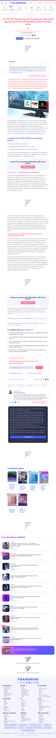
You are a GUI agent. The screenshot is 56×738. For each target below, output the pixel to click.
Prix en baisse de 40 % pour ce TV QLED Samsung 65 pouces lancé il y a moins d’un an (23, 488)
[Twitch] (32, 683)
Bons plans (48, 3)
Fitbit (5, 717)
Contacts (21, 733)
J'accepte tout (29, 437)
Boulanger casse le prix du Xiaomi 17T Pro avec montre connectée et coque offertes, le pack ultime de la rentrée (24, 628)
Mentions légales (5, 733)
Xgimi (22, 709)
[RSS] (27, 683)
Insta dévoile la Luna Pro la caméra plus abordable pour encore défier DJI (24, 566)
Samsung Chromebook (44, 696)
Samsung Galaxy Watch (9, 721)
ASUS (22, 687)
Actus (30, 3)
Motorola (6, 691)
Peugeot (6, 706)
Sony (22, 706)
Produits (21, 385)
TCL (22, 708)
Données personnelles (45, 733)
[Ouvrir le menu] (2, 3)
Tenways (41, 721)
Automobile (6, 698)
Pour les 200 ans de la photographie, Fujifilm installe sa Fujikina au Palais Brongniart (24, 576)
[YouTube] (29, 683)
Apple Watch (7, 716)
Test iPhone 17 (47, 724)
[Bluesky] (38, 683)
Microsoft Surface (43, 695)
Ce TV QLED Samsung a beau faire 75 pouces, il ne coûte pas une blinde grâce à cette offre (23, 510)
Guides (41, 3)
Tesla (5, 709)
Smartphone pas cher (35, 724)
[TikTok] (35, 683)
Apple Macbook (42, 688)
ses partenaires (20, 429)
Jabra (40, 703)
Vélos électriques (43, 713)
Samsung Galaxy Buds (44, 706)
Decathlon (41, 716)
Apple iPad (24, 715)
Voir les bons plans (37, 75)
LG (22, 701)
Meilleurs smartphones (11, 724)
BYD (5, 701)
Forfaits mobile (23, 724)
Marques (12, 385)
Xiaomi (5, 696)
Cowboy (41, 715)
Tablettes (23, 713)
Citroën (6, 703)
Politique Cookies (31, 733)
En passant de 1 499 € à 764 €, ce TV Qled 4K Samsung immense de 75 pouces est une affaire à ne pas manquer (12, 510)
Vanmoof (41, 722)
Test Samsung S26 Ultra (28, 730)
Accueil (3, 13)
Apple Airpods (42, 700)
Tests (35, 3)
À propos (14, 733)
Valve (22, 696)
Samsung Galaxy (8, 693)
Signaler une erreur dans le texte (16, 379)
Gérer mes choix (28, 440)
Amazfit (6, 715)
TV (38, 385)
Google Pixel (7, 688)
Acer (40, 687)
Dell (40, 690)
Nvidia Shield (24, 693)
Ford (5, 704)
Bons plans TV (16, 13)
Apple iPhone (7, 687)
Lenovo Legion (24, 690)
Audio (40, 698)
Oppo (5, 692)
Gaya (40, 717)
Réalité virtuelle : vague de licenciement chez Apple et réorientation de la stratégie (24, 607)
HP (39, 693)
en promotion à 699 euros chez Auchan (34, 154)
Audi (5, 700)
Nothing (41, 705)
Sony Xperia (7, 695)
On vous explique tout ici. (40, 318)
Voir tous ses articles (39, 402)
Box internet (48, 727)
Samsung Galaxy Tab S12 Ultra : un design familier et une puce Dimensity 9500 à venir (26, 639)
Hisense (23, 700)
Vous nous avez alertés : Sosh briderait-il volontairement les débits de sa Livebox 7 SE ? (25, 597)
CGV (54, 733)
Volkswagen (7, 710)
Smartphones (7, 685)
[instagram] (12, 402)
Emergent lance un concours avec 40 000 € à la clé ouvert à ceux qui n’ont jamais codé (12, 487)
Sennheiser (41, 708)
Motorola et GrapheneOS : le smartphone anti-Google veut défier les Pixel (25, 618)
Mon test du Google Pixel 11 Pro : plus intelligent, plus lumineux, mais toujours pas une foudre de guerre (23, 649)
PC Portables (42, 685)
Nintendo (23, 692)
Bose (40, 701)
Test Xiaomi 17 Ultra (10, 727)
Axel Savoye (17, 391)
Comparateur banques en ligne (34, 727)
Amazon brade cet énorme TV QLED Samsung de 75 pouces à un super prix (33, 488)
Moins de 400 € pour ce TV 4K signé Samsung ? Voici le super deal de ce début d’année (44, 488)
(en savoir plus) (37, 424)
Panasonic (23, 703)
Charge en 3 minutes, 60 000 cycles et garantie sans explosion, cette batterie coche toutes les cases (26, 586)
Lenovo (40, 691)
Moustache (41, 718)
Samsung (30, 385)
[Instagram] (21, 683)
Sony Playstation (25, 695)
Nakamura (41, 720)
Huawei (6, 690)
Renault (6, 708)
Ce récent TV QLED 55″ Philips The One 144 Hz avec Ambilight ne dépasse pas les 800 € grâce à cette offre (25, 555)
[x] (9, 402)
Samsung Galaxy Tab (26, 720)
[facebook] (18, 402)
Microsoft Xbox (25, 691)
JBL (40, 704)
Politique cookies (17, 434)
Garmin (6, 718)
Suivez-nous (20, 38)
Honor (40, 692)
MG (5, 705)
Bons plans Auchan (48, 385)
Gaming (22, 685)
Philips (23, 704)
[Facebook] (24, 683)
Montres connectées (9, 713)
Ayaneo (23, 688)
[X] (18, 683)
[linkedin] (15, 402)
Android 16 (20, 727)
